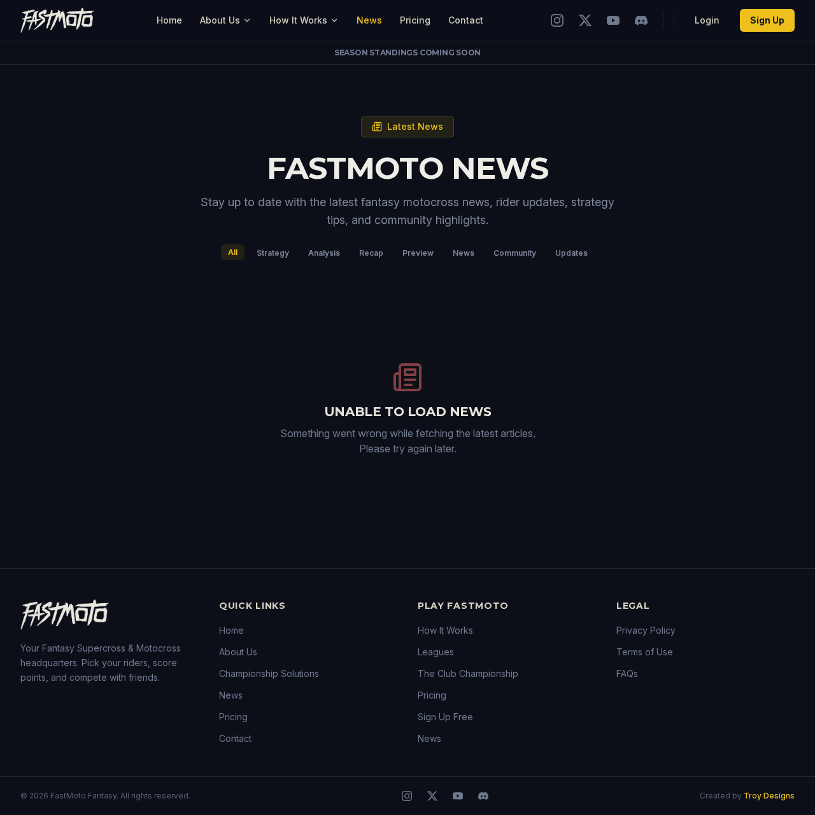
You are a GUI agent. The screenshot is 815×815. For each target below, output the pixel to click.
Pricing (415, 20)
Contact (465, 20)
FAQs (627, 673)
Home (169, 20)
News (369, 20)
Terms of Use (644, 651)
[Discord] (641, 20)
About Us (220, 20)
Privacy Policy (646, 630)
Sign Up (767, 20)
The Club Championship (468, 673)
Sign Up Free (445, 716)
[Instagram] (557, 20)
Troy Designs (769, 795)
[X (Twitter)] (585, 20)
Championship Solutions (269, 673)
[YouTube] (613, 20)
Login (707, 20)
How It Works (298, 20)
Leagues (436, 651)
